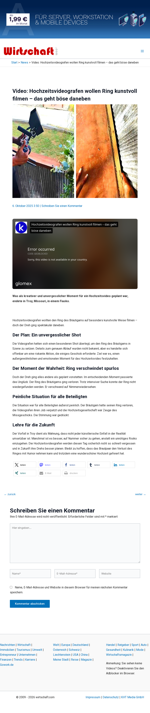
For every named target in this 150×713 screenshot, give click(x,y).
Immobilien (7, 650)
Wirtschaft (24, 645)
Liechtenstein (61, 654)
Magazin (86, 659)
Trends (18, 659)
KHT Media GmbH (132, 697)
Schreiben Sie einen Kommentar (62, 206)
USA (75, 654)
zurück (10, 494)
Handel (110, 645)
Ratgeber (123, 645)
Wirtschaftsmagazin (119, 654)
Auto (144, 645)
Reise (74, 659)
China (84, 654)
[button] (24, 465)
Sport (135, 645)
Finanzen (6, 659)
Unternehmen (27, 654)
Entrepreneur (8, 654)
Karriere (30, 659)
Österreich (59, 650)
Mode (140, 650)
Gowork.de (7, 664)
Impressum (93, 697)
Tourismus (23, 650)
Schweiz (74, 650)
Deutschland (80, 645)
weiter (140, 494)
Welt (56, 645)
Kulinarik (128, 650)
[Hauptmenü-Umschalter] (142, 51)
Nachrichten (7, 645)
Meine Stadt (61, 659)
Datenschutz (111, 697)
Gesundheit (113, 650)
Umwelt (37, 650)
